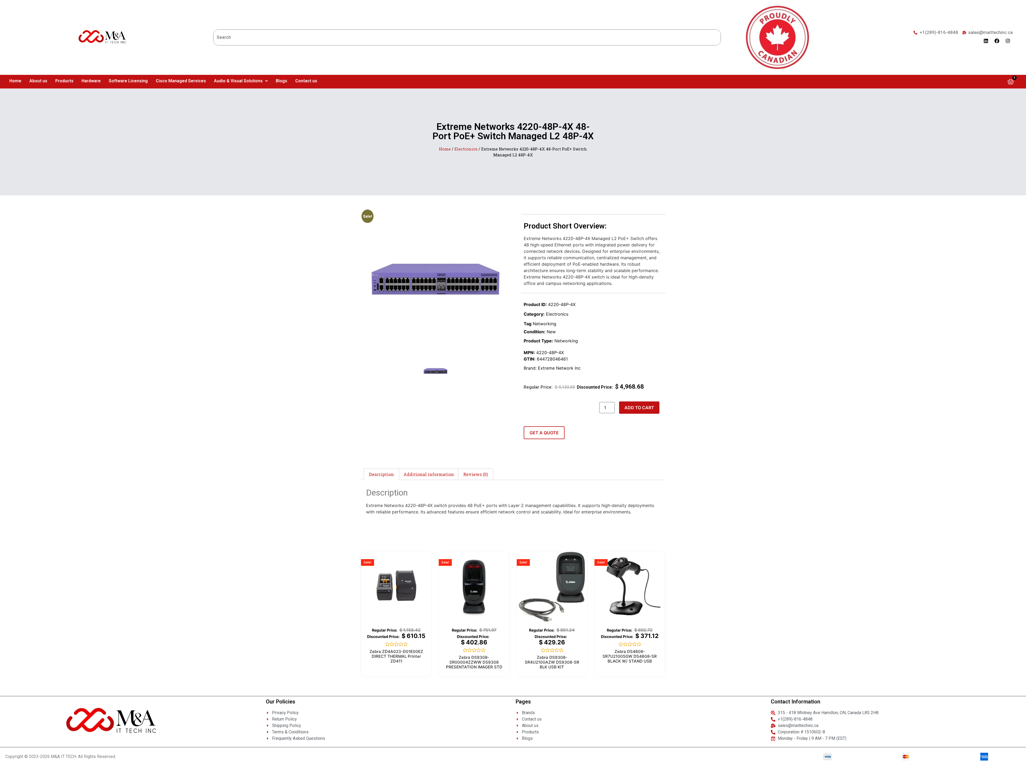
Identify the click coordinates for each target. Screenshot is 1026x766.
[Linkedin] (986, 41)
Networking (544, 323)
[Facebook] (997, 41)
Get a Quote (544, 432)
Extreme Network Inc (559, 368)
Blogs (281, 80)
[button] (241, 81)
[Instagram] (1008, 41)
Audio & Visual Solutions (238, 80)
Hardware (91, 80)
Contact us (306, 80)
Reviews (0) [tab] (475, 474)
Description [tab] (381, 474)
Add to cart (639, 407)
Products (64, 80)
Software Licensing (128, 80)
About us (38, 80)
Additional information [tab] (428, 474)
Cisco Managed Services (181, 80)
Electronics (465, 149)
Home (15, 80)
